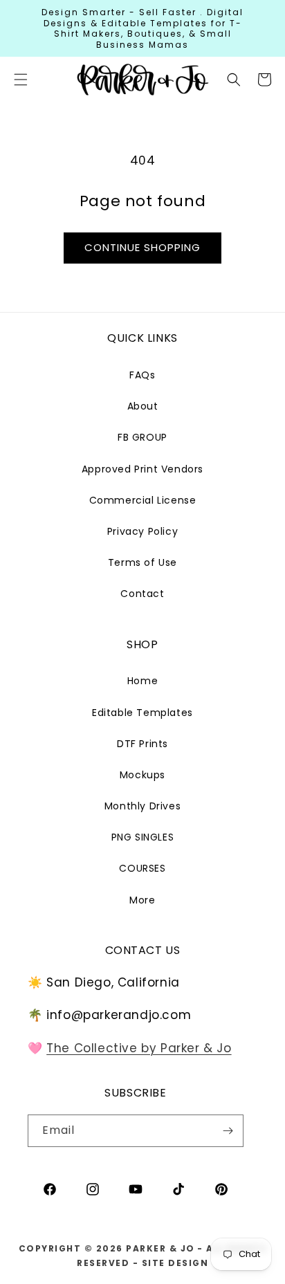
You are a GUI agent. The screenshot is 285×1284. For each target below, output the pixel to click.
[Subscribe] (227, 1131)
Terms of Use (142, 562)
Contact (142, 593)
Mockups (142, 775)
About (142, 406)
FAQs (142, 375)
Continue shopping (142, 247)
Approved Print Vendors (142, 469)
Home (142, 681)
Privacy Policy (142, 531)
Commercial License (142, 500)
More (142, 900)
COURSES (142, 868)
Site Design (175, 1263)
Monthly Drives (142, 806)
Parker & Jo (160, 1248)
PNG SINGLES (142, 837)
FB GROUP (142, 437)
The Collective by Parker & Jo (138, 1048)
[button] (234, 79)
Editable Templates (142, 712)
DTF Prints (142, 744)
